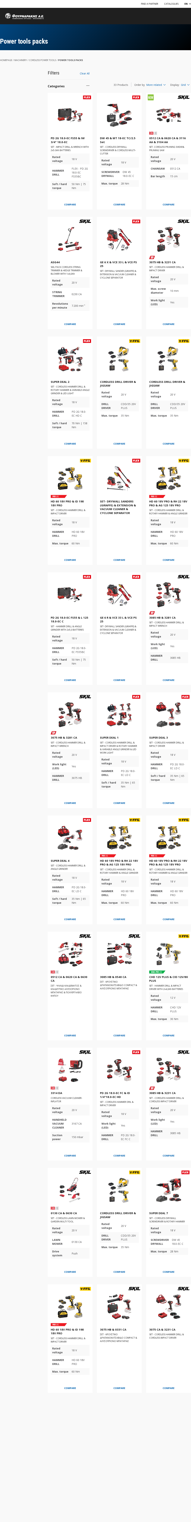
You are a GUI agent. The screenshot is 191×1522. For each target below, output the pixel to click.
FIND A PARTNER (149, 3)
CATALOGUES (171, 3)
